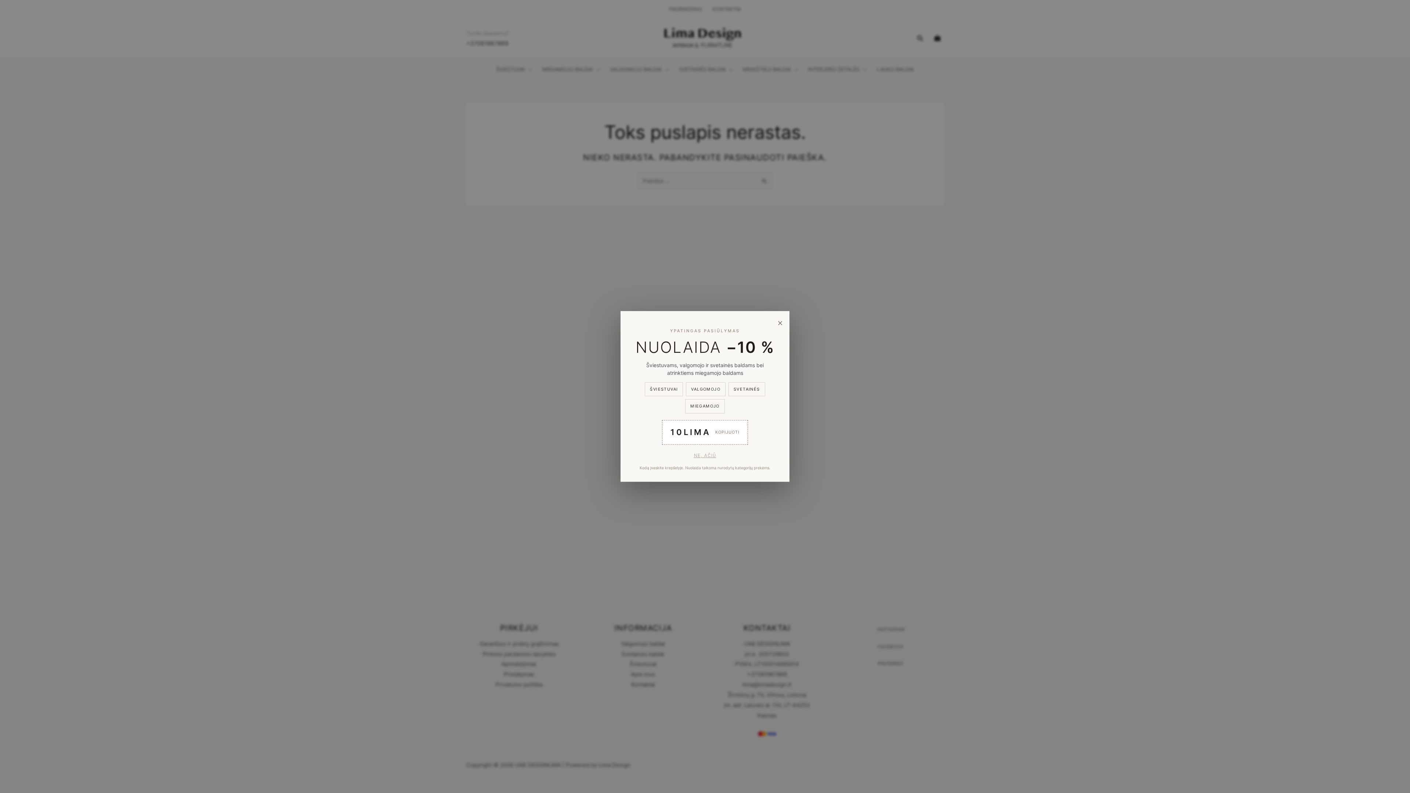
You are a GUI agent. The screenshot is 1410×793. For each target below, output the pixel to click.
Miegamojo (705, 406)
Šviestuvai (664, 389)
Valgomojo (705, 389)
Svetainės (747, 389)
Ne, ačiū (705, 455)
